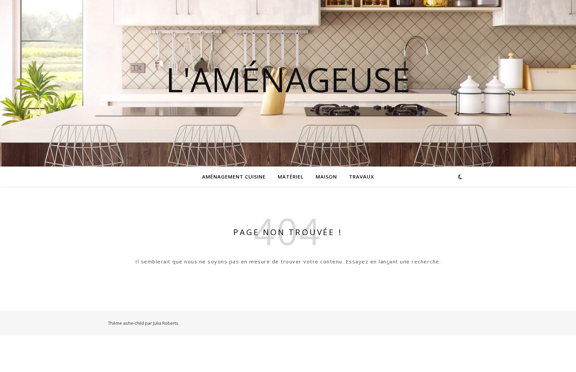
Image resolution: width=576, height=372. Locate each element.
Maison (326, 176)
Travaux (361, 176)
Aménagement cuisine (234, 176)
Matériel (291, 176)
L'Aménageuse (288, 79)
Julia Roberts (165, 323)
